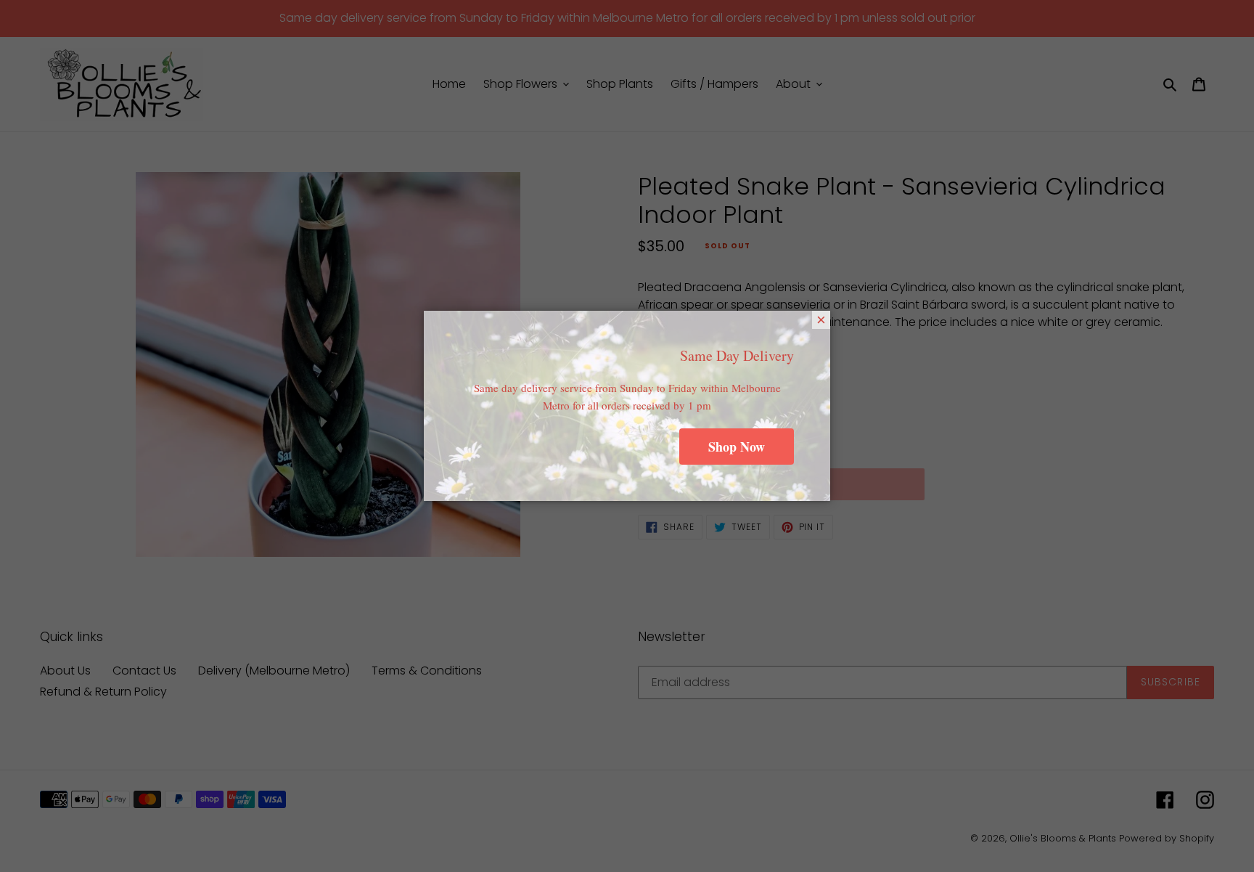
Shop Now (736, 446)
